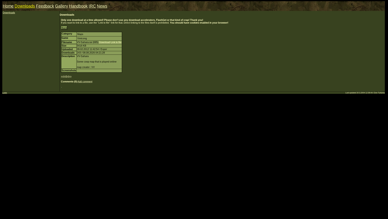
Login (4, 93)
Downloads (25, 6)
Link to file (116, 42)
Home (8, 6)
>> (70, 76)
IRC (92, 6)
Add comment (84, 81)
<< (62, 76)
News (102, 6)
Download (104, 42)
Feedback (45, 6)
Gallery (61, 6)
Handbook (78, 6)
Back (64, 28)
